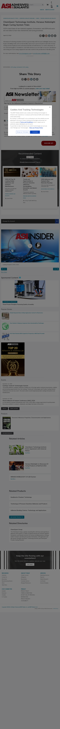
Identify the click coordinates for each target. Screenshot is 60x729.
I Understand (35, 132)
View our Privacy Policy (36, 128)
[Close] (50, 107)
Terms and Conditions (26, 122)
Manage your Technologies (22, 132)
